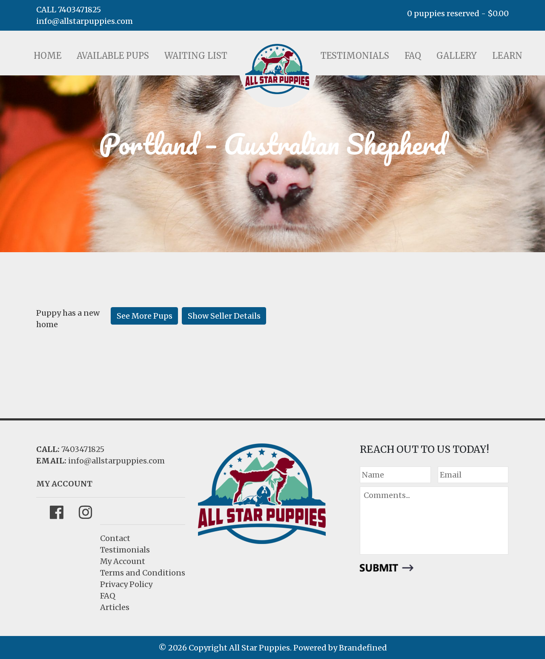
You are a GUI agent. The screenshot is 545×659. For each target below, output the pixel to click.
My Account (122, 561)
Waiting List (195, 55)
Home (47, 55)
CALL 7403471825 (68, 9)
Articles (114, 607)
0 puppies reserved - (458, 13)
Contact (115, 538)
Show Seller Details (224, 316)
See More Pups (144, 316)
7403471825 (82, 449)
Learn (507, 55)
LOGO (277, 69)
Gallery (456, 55)
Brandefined (363, 648)
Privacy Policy (126, 584)
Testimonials (355, 55)
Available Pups (113, 55)
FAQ (412, 55)
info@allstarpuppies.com (84, 21)
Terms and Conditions (142, 573)
